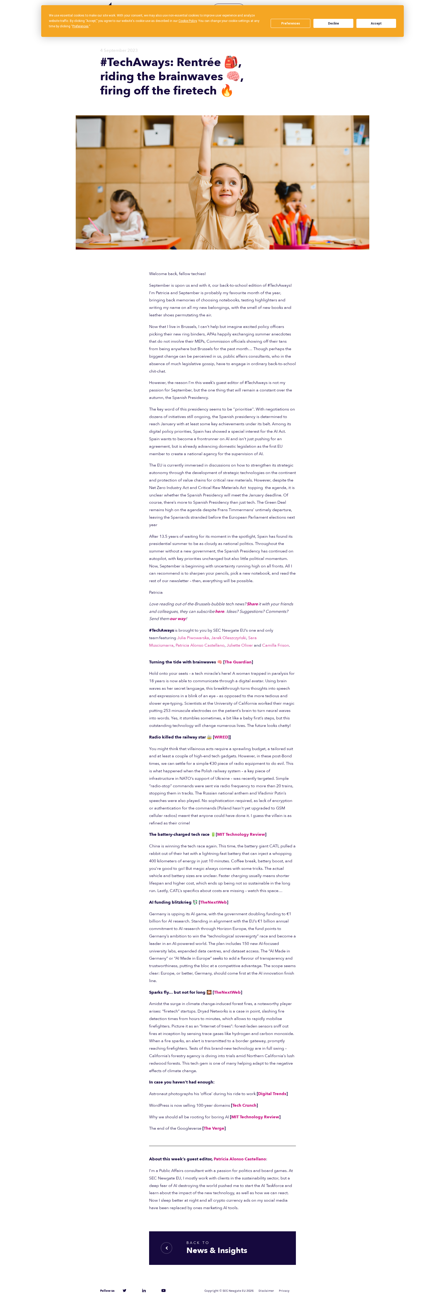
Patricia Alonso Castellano (200, 645)
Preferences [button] (80, 26)
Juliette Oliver (240, 645)
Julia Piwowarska (193, 638)
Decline (333, 23)
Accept (376, 23)
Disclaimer (266, 1290)
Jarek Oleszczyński (228, 638)
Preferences (290, 23)
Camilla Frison (275, 645)
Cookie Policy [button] (187, 21)
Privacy (284, 1290)
